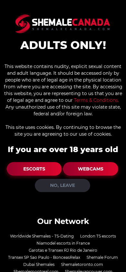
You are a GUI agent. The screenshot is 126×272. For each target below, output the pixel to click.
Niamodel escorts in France (63, 243)
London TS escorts (98, 236)
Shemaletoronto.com (82, 264)
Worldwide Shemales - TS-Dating (42, 236)
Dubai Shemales (39, 264)
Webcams (90, 169)
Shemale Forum (102, 257)
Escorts (34, 169)
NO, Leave (62, 185)
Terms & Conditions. (96, 100)
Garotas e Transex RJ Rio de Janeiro (63, 250)
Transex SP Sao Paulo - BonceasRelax (44, 257)
